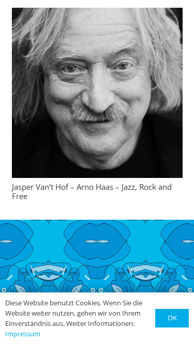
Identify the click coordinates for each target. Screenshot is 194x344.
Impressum (22, 333)
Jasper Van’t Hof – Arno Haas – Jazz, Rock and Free (92, 191)
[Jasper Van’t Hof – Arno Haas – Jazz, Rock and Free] (97, 93)
